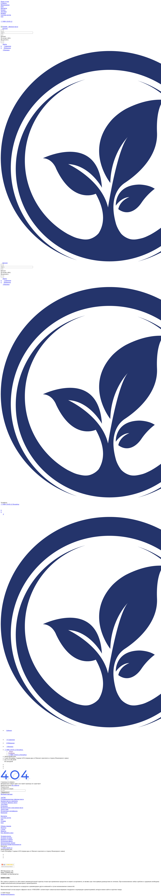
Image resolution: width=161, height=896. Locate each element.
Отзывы (3, 821)
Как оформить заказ (7, 833)
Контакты (4, 816)
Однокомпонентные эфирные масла (12, 799)
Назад (11, 751)
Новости (3, 831)
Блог (2, 822)
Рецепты (3, 828)
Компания (4, 812)
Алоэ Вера (4, 804)
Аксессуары (4, 809)
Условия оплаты (6, 836)
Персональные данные (8, 843)
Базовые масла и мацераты (9, 801)
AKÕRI (3, 797)
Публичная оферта (7, 841)
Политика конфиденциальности (11, 844)
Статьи (3, 829)
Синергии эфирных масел (9, 802)
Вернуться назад (6, 785)
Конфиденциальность (8, 894)
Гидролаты (4, 806)
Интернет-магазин (6, 794)
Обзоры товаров (6, 826)
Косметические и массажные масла (12, 807)
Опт (2, 819)
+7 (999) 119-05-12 (6, 21)
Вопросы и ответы (7, 839)
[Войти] (1, 508)
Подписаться (5, 792)
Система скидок (6, 817)
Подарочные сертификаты (9, 811)
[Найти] (2, 42)
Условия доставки (6, 838)
